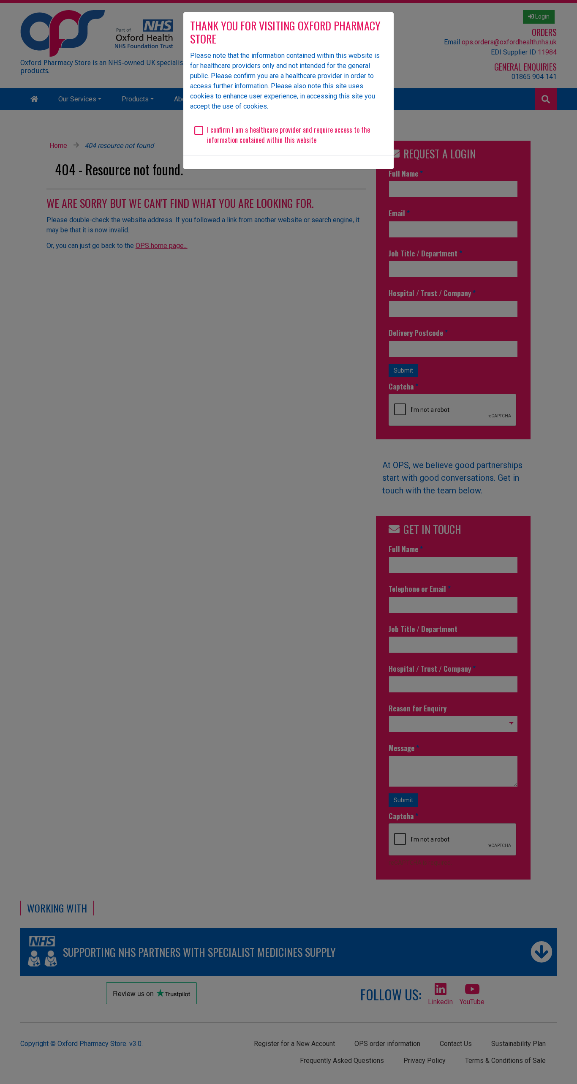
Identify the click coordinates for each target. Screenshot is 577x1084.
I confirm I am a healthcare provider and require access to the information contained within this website (288, 135)
